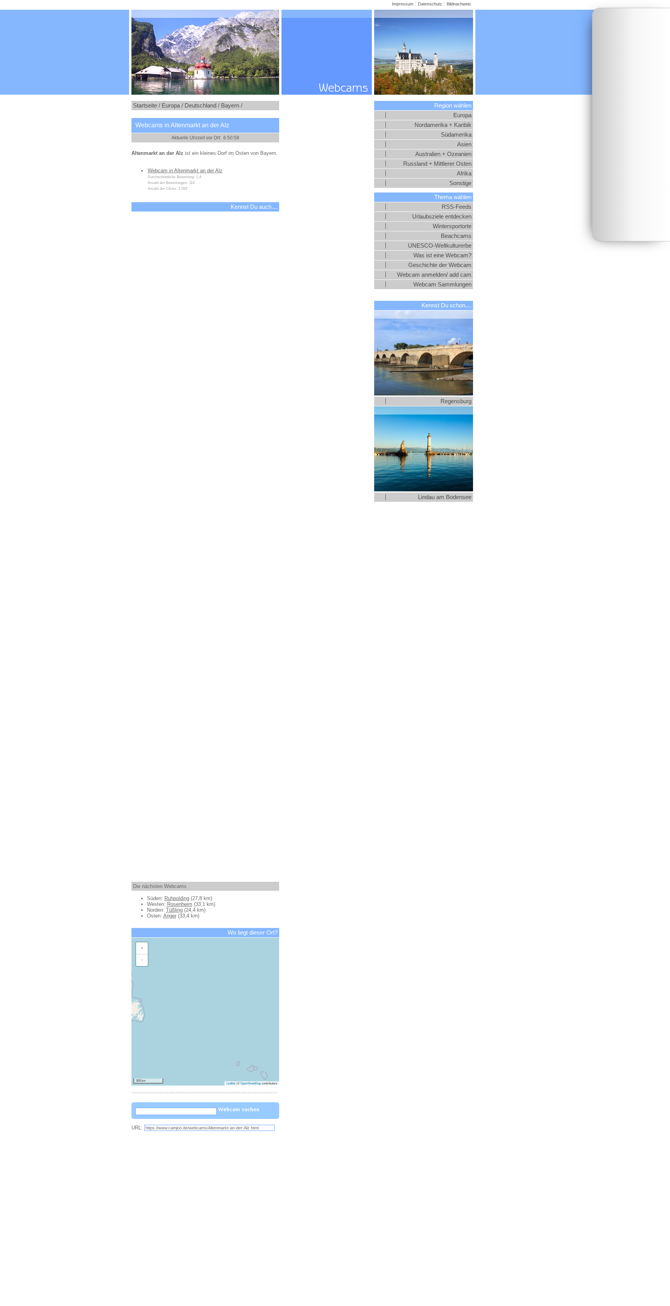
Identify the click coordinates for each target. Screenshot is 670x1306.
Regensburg (455, 401)
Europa (462, 115)
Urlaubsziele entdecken (441, 216)
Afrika (464, 173)
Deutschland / (202, 105)
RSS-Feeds (456, 207)
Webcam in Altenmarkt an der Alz (185, 170)
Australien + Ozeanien (443, 154)
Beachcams (456, 236)
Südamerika (456, 135)
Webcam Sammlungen (442, 284)
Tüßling (174, 910)
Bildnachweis (459, 4)
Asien (464, 144)
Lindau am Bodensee (444, 497)
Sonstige (460, 183)
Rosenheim (179, 904)
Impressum (402, 4)
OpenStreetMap (250, 1083)
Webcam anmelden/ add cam (434, 275)
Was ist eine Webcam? (442, 255)
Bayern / (231, 105)
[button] (142, 948)
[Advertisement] (631, 124)
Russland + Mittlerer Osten (437, 164)
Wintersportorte (452, 226)
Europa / (172, 105)
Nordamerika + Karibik (442, 125)
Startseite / (146, 105)
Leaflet (230, 1083)
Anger (169, 916)
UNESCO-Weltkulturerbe (439, 246)
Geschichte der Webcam (439, 265)
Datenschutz (430, 4)
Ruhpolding (176, 898)
